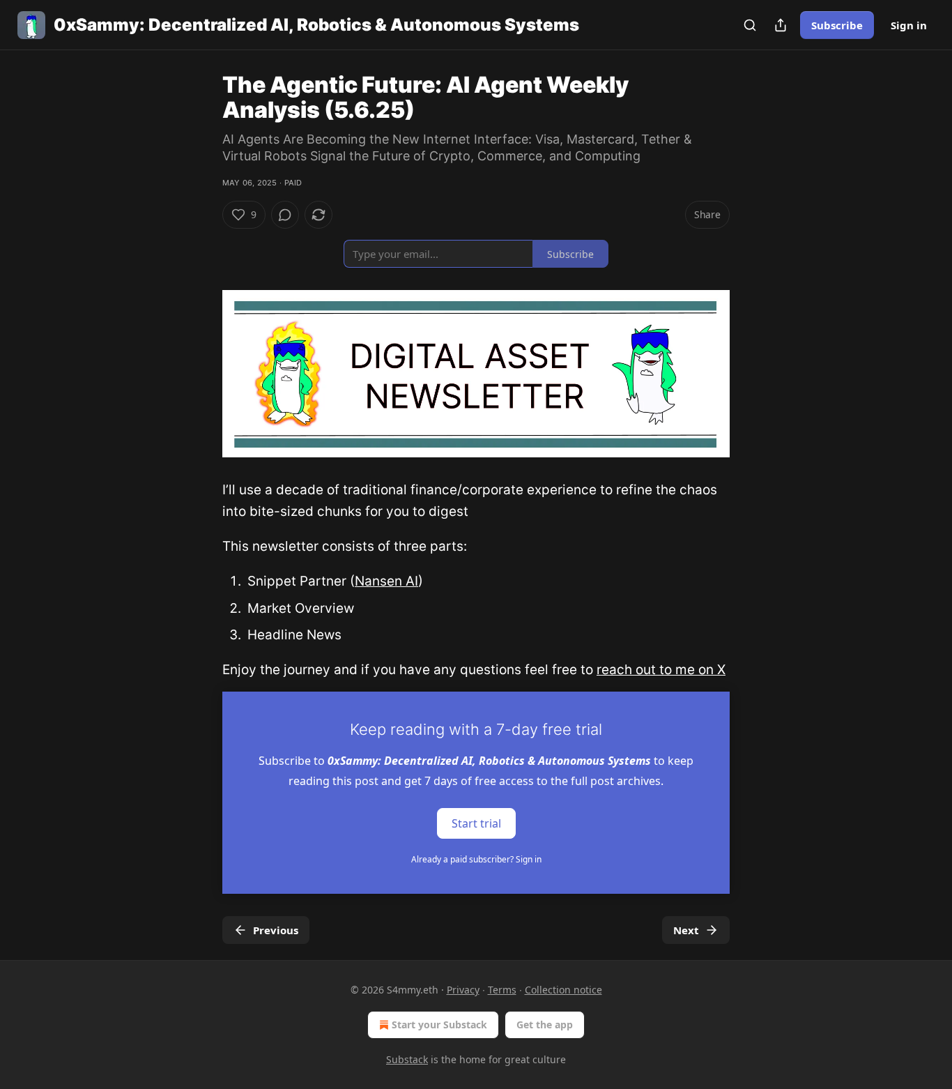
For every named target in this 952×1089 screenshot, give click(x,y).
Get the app (544, 1024)
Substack (407, 1059)
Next (686, 930)
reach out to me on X (661, 670)
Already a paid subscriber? (476, 859)
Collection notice (563, 989)
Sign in (909, 25)
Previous (275, 930)
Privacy (463, 989)
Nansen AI (386, 581)
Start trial (476, 823)
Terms (502, 989)
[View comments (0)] (285, 215)
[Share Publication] (780, 25)
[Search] (750, 25)
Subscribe (837, 25)
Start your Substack (439, 1024)
